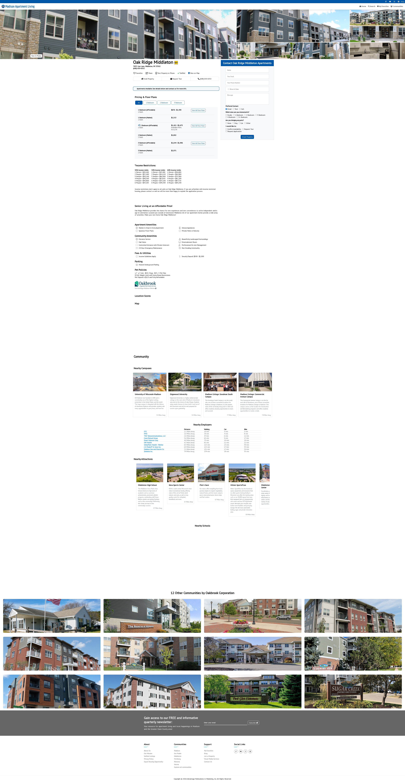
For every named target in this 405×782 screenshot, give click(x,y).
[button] (30, 36)
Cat (242, 123)
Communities (397, 6)
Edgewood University (178, 394)
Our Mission (148, 753)
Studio (229, 115)
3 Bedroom (261, 115)
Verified (182, 73)
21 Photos (36, 56)
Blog (205, 753)
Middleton (177, 756)
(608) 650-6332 (139, 68)
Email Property (247, 137)
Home (363, 6)
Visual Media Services (211, 759)
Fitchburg (177, 759)
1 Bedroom (239, 115)
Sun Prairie (177, 753)
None (229, 123)
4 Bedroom (231, 117)
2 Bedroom (250, 115)
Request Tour (249, 129)
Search (372, 6)
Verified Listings (149, 756)
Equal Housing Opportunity (153, 762)
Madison (177, 751)
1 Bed (150, 103)
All (139, 103)
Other (248, 123)
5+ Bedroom (243, 117)
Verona (176, 764)
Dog (235, 123)
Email (229, 109)
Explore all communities (182, 767)
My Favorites (384, 6)
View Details (51, 618)
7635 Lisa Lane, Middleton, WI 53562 (147, 66)
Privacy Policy (148, 759)
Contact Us (208, 762)
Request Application (234, 131)
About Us (147, 751)
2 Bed (164, 103)
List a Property (209, 756)
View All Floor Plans (198, 110)
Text (236, 109)
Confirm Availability (234, 129)
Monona (177, 762)
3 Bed (178, 103)
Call (242, 109)
